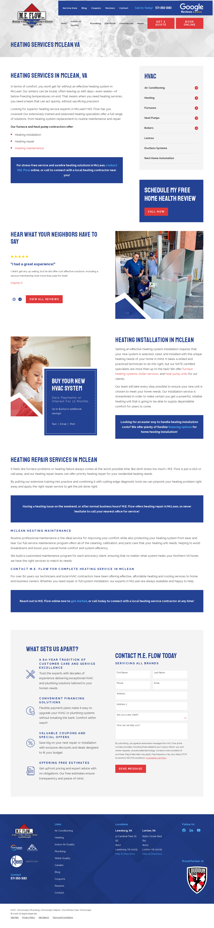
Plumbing (60, 851)
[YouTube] (198, 830)
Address (121, 693)
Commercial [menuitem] (126, 23)
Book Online (190, 23)
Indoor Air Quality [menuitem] (76, 23)
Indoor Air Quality (65, 844)
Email (63, 423)
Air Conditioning (64, 830)
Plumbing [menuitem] (95, 23)
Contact (123, 8)
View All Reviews (44, 299)
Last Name (159, 672)
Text (54, 423)
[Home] (32, 16)
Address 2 (122, 704)
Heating (59, 837)
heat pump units (177, 373)
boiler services (148, 373)
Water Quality (62, 858)
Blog (84, 8)
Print (72, 423)
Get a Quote (161, 23)
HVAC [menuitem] (64, 23)
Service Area (70, 8)
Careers (59, 865)
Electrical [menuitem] (110, 23)
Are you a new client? (127, 714)
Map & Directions (125, 853)
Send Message (130, 768)
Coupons (96, 8)
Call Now (156, 211)
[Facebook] (184, 830)
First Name (122, 672)
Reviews (110, 8)
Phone (120, 683)
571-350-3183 (163, 8)
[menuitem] (168, 88)
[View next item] (20, 299)
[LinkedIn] (191, 830)
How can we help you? (128, 725)
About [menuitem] (140, 23)
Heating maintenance (29, 148)
